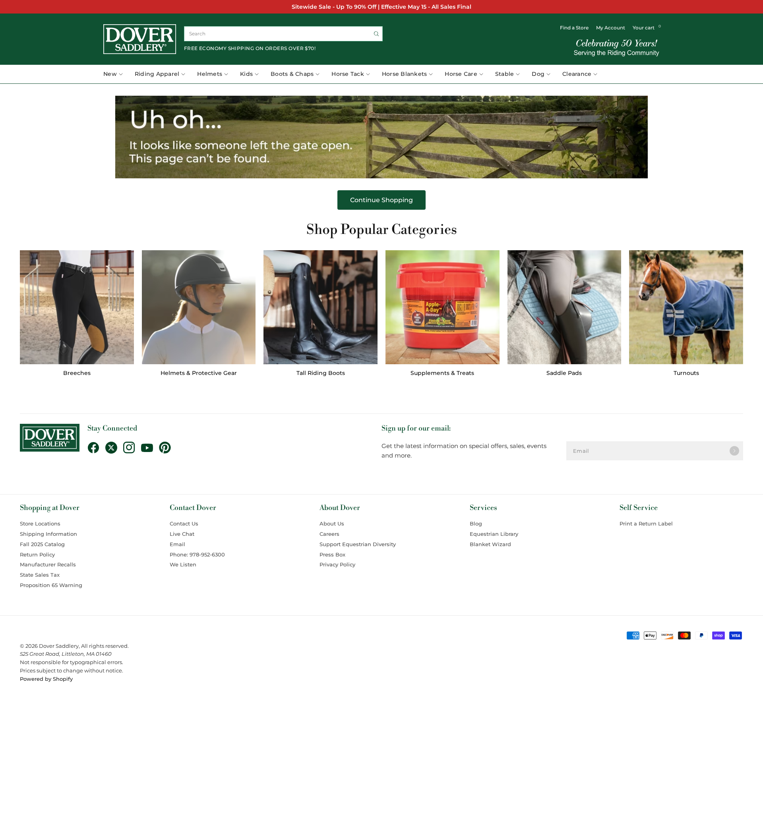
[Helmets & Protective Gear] (199, 307)
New (110, 74)
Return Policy (37, 554)
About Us (332, 523)
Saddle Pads (564, 373)
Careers (329, 534)
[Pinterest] (168, 447)
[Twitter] (114, 448)
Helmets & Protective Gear (199, 373)
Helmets (209, 74)
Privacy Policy (337, 564)
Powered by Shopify (46, 679)
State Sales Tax (40, 575)
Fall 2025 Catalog (42, 544)
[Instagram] (132, 448)
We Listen (183, 564)
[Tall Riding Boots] (320, 307)
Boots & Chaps (292, 74)
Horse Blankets (404, 74)
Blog (476, 523)
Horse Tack (347, 74)
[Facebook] (96, 448)
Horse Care (461, 74)
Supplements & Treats (442, 373)
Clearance (576, 74)
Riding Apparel (157, 74)
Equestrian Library (494, 534)
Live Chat (182, 534)
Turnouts (686, 373)
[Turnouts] (686, 307)
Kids (246, 74)
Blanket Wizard (490, 544)
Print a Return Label (646, 523)
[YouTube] (150, 448)
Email (177, 544)
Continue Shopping (381, 200)
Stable (504, 74)
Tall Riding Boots (320, 373)
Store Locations (40, 523)
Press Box (332, 554)
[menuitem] (116, 74)
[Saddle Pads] (564, 307)
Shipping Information (48, 534)
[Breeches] (77, 307)
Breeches (77, 373)
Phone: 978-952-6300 (197, 554)
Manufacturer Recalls (48, 564)
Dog (538, 74)
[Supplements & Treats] (442, 307)
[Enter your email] (734, 451)
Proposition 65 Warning (51, 585)
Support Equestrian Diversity (358, 544)
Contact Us (184, 523)
